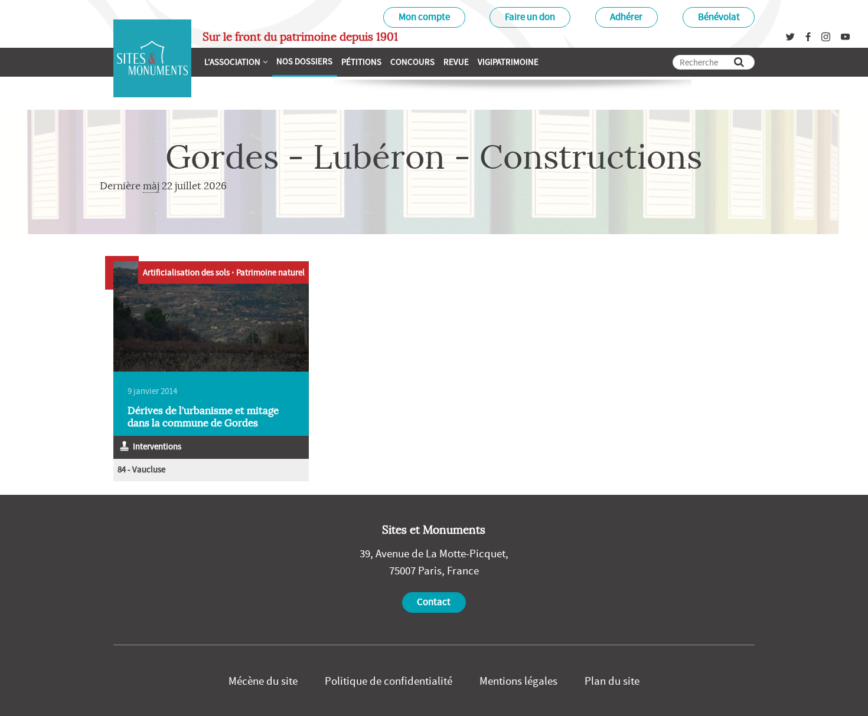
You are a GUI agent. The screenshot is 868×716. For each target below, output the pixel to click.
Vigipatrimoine (508, 61)
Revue (456, 61)
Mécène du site (263, 681)
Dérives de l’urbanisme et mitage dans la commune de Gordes (203, 416)
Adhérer (626, 17)
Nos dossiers (304, 61)
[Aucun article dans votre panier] (547, 60)
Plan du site (612, 681)
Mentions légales (518, 681)
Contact (434, 602)
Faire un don (530, 17)
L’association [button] (232, 61)
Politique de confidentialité (388, 681)
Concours (412, 61)
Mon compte (424, 17)
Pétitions (361, 61)
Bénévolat (719, 17)
